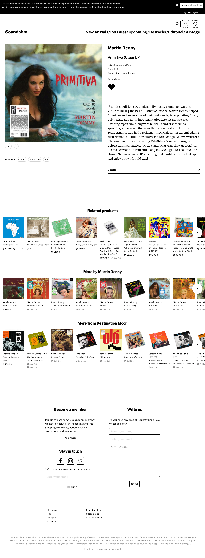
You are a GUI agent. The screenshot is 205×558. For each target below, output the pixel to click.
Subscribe (70, 487)
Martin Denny (121, 47)
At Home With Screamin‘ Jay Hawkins (159, 362)
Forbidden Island (84, 305)
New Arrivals (97, 32)
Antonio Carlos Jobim (37, 354)
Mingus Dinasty (58, 357)
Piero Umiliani (9, 241)
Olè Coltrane (106, 357)
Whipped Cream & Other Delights (133, 249)
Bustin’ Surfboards (133, 357)
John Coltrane (106, 354)
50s (46, 159)
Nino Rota (80, 354)
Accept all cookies (191, 5)
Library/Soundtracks (124, 73)
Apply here (70, 437)
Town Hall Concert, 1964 (11, 358)
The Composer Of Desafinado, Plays (35, 358)
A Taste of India (10, 305)
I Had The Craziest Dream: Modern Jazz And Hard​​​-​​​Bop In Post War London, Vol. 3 (110, 249)
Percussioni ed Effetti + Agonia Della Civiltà (183, 249)
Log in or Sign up (191, 12)
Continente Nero (10, 245)
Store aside (92, 513)
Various (152, 241)
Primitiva (153, 305)
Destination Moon (123, 65)
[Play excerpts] (8, 146)
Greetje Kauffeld (83, 241)
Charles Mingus (10, 354)
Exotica (21, 159)
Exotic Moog (130, 305)
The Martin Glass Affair (38, 245)
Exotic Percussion (35, 305)
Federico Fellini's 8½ (86, 357)
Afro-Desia (178, 305)
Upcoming (137, 32)
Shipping (52, 509)
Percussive (35, 159)
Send (134, 484)
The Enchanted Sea (60, 305)
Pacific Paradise (58, 248)
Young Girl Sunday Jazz (86, 245)
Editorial (175, 32)
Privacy (51, 517)
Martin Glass (33, 241)
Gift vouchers (94, 517)
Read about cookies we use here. (107, 7)
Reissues (118, 32)
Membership (93, 509)
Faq (49, 513)
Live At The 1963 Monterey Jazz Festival (183, 362)
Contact (52, 521)
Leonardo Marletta (181, 241)
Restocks (157, 32)
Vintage (192, 32)
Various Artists (107, 241)
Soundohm (16, 31)
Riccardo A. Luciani (182, 244)
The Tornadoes (131, 354)
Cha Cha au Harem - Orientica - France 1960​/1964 (158, 248)
